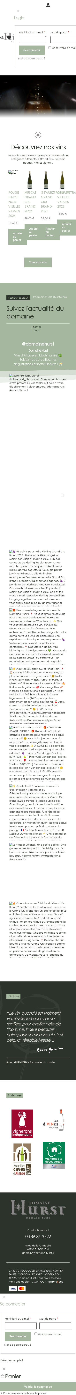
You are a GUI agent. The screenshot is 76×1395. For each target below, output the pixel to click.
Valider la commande (38, 1386)
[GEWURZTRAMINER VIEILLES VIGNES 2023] (62, 180)
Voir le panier (38, 1393)
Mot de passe (48, 1318)
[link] (22, 1123)
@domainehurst (38, 343)
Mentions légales (19, 1281)
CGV (43, 1281)
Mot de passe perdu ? (17, 1344)
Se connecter (17, 1336)
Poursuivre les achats (16, 1393)
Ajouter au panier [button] (17, 237)
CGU (35, 1281)
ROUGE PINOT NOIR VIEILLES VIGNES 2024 (14, 204)
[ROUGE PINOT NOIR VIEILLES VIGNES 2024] (13, 180)
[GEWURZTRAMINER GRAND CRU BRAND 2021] (46, 180)
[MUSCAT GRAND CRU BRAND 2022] (30, 180)
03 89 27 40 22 (38, 1236)
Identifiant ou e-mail (18, 1318)
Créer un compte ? (12, 1360)
